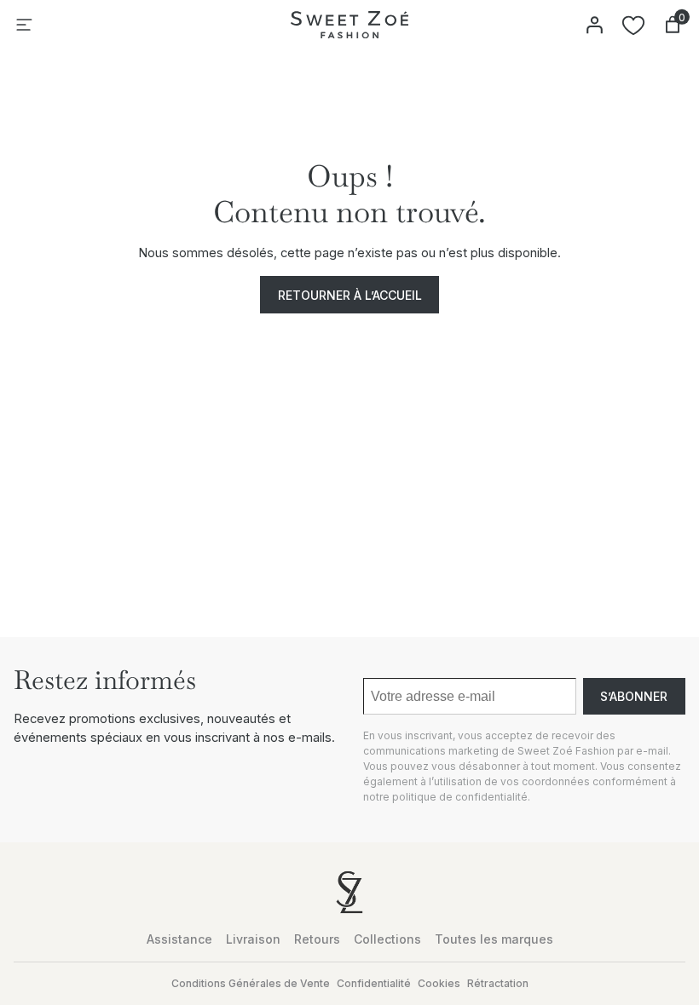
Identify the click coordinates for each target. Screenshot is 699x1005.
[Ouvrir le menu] (24, 24)
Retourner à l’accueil (350, 295)
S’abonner (633, 696)
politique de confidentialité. (461, 796)
